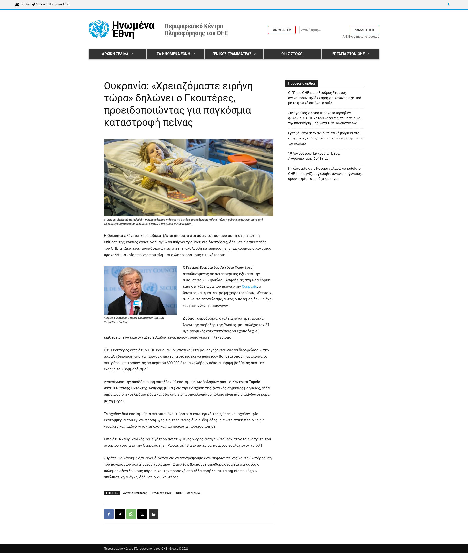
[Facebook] (109, 514)
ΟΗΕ (179, 492)
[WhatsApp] (131, 514)
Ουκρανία (249, 286)
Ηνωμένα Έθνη (161, 492)
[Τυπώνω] (153, 514)
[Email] (142, 514)
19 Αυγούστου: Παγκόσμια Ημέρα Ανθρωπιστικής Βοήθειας (314, 155)
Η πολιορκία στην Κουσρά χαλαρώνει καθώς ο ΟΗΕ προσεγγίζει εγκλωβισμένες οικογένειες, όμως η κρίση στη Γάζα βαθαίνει (325, 174)
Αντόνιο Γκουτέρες (135, 492)
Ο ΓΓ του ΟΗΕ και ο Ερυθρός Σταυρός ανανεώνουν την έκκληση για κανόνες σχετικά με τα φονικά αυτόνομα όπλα (324, 98)
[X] (120, 514)
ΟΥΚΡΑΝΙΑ (193, 492)
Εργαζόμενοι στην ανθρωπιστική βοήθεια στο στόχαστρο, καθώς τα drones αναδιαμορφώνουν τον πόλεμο (325, 138)
